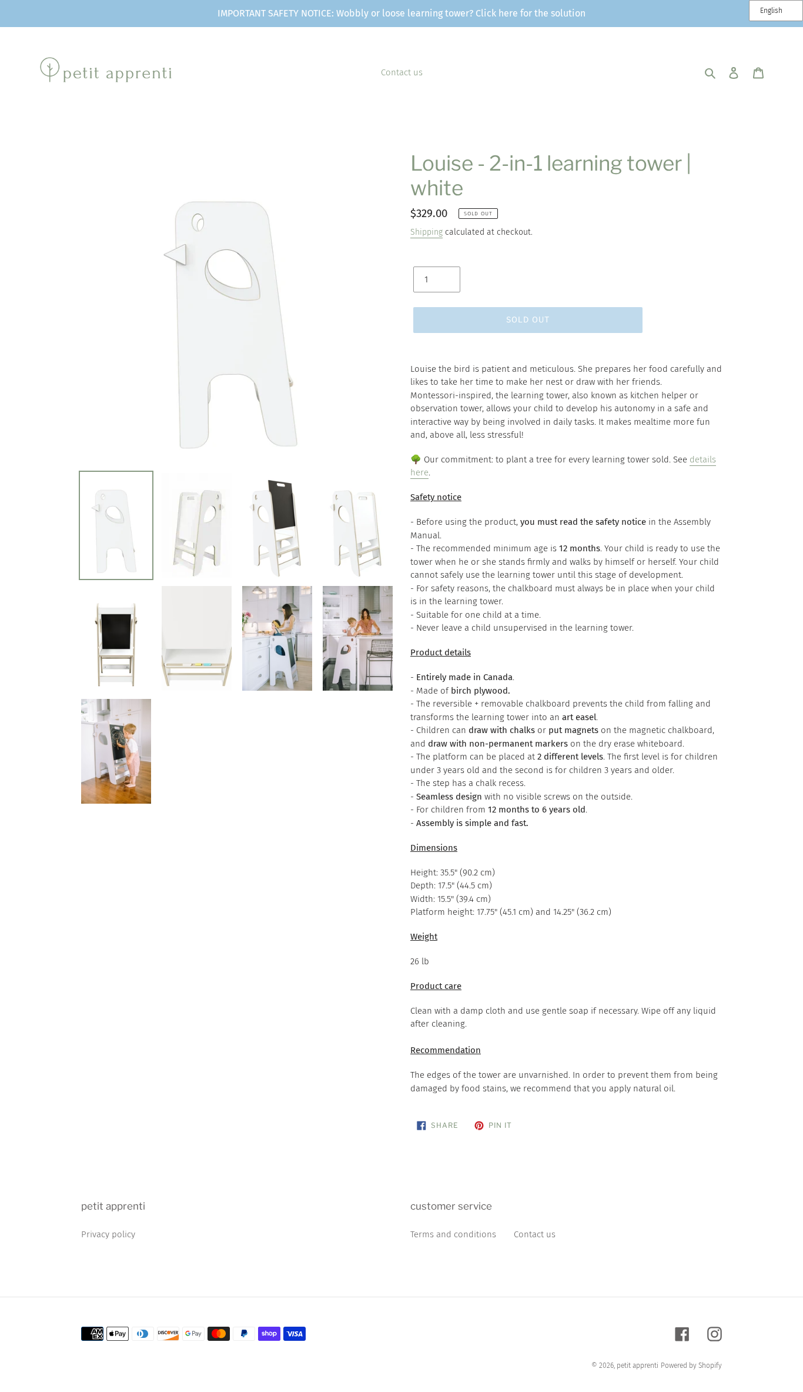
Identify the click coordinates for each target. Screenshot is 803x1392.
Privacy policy (108, 1234)
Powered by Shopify (691, 1365)
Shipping (426, 232)
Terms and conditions (453, 1234)
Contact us (535, 1234)
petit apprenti (637, 1365)
